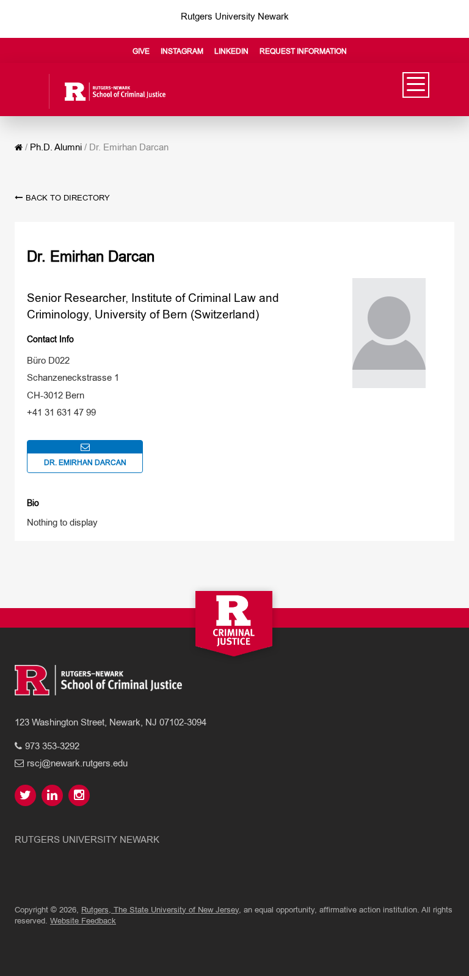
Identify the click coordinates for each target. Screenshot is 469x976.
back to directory (68, 197)
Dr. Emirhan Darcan (85, 462)
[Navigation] (415, 84)
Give (141, 51)
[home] (19, 147)
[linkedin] (54, 796)
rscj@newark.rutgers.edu (77, 763)
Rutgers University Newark (235, 16)
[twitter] (27, 796)
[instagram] (80, 796)
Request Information (303, 51)
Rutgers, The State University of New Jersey (160, 909)
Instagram (182, 51)
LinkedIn (231, 51)
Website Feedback (83, 920)
